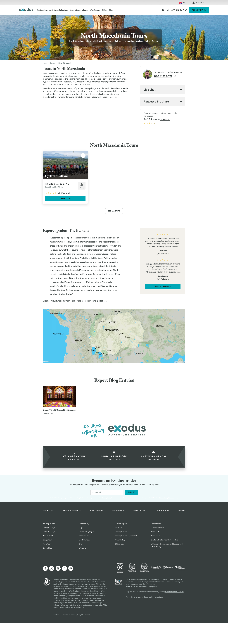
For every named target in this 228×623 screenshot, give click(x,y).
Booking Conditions (122, 532)
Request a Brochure (156, 101)
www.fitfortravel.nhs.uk (174, 592)
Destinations (42, 10)
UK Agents (82, 548)
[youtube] (70, 568)
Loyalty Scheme (84, 540)
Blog (111, 10)
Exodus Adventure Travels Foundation (164, 540)
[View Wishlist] (168, 10)
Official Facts (119, 544)
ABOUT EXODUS (96, 510)
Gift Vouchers (84, 536)
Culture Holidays (49, 532)
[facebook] (45, 568)
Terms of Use (155, 532)
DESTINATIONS (163, 510)
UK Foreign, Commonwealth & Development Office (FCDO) (167, 545)
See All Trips (114, 211)
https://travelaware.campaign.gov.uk (142, 586)
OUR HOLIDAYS (118, 510)
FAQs (81, 528)
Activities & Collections (58, 10)
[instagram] (58, 568)
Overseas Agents (121, 524)
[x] (51, 568)
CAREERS (181, 510)
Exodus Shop (47, 548)
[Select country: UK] (182, 2)
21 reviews (165, 119)
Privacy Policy (163, 498)
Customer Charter (157, 528)
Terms (171, 498)
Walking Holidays (49, 524)
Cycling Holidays (49, 528)
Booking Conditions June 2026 (126, 536)
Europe (52, 63)
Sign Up (131, 492)
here (104, 301)
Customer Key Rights (86, 532)
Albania (124, 88)
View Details (65, 198)
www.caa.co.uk (95, 600)
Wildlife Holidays (49, 536)
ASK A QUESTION (199, 10)
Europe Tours (47, 540)
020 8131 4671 (178, 10)
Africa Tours (47, 544)
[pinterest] (64, 568)
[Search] (163, 10)
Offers (104, 10)
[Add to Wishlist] (83, 155)
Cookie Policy (156, 524)
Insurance (118, 528)
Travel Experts (156, 536)
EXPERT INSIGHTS (140, 510)
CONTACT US (48, 510)
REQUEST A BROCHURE (71, 510)
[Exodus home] (26, 10)
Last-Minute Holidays (79, 10)
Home (45, 63)
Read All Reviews (163, 286)
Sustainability (84, 524)
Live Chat (150, 89)
